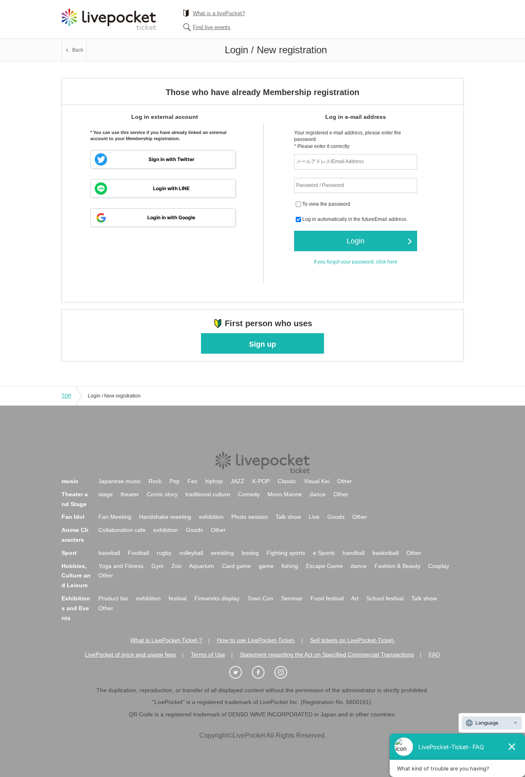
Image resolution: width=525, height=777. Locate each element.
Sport (69, 553)
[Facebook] (262, 672)
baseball (109, 553)
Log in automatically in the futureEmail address (354, 220)
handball (353, 553)
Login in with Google (171, 217)
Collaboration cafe (122, 530)
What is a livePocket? (219, 13)
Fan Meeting (114, 516)
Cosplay (438, 566)
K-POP (261, 481)
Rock (155, 481)
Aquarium (201, 566)
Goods (336, 516)
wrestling (222, 553)
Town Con (260, 598)
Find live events (212, 27)
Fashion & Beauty (397, 566)
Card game (236, 566)
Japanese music (119, 481)
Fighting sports (286, 553)
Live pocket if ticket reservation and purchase (109, 19)
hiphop (214, 481)
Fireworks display (217, 598)
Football (138, 553)
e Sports (324, 553)
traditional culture (207, 494)
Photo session (249, 516)
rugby (164, 553)
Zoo (176, 566)
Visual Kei (316, 481)
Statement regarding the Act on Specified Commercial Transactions (327, 654)
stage (105, 494)
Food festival (327, 598)
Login (356, 241)
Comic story (162, 494)
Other (344, 481)
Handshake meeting (165, 516)
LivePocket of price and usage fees (130, 654)
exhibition (211, 516)
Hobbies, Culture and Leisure (76, 576)
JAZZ (237, 481)
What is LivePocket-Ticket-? (166, 640)
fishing (289, 566)
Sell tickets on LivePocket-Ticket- (352, 640)
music (70, 481)
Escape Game (324, 566)
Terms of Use (208, 654)
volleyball (191, 553)
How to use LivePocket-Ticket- (256, 640)
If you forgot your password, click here (355, 262)
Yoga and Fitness (121, 566)
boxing (250, 553)
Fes (192, 481)
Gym (157, 566)
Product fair (113, 598)
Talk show (288, 516)
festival (178, 598)
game (266, 566)
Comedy (249, 494)
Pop (174, 481)
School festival (385, 598)
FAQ (434, 654)
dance (318, 494)
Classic (287, 481)
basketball (385, 553)
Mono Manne (284, 494)
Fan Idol (73, 516)
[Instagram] (285, 672)
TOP (66, 396)
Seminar (292, 598)
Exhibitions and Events (76, 608)
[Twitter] (240, 672)
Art (354, 598)
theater (130, 494)
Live (314, 516)
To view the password (326, 204)
